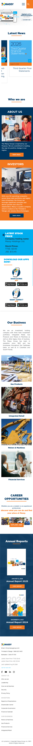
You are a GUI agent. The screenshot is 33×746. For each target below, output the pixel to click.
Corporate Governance (8, 708)
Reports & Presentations (8, 701)
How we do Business (7, 686)
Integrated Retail (6, 730)
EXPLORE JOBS (16, 525)
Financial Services (6, 727)
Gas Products (5, 723)
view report (17, 586)
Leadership (4, 682)
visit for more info (6, 667)
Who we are (5, 679)
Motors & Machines (7, 719)
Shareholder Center (7, 704)
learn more (16, 154)
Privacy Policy (5, 693)
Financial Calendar (7, 712)
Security (3, 689)
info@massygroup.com (12, 648)
